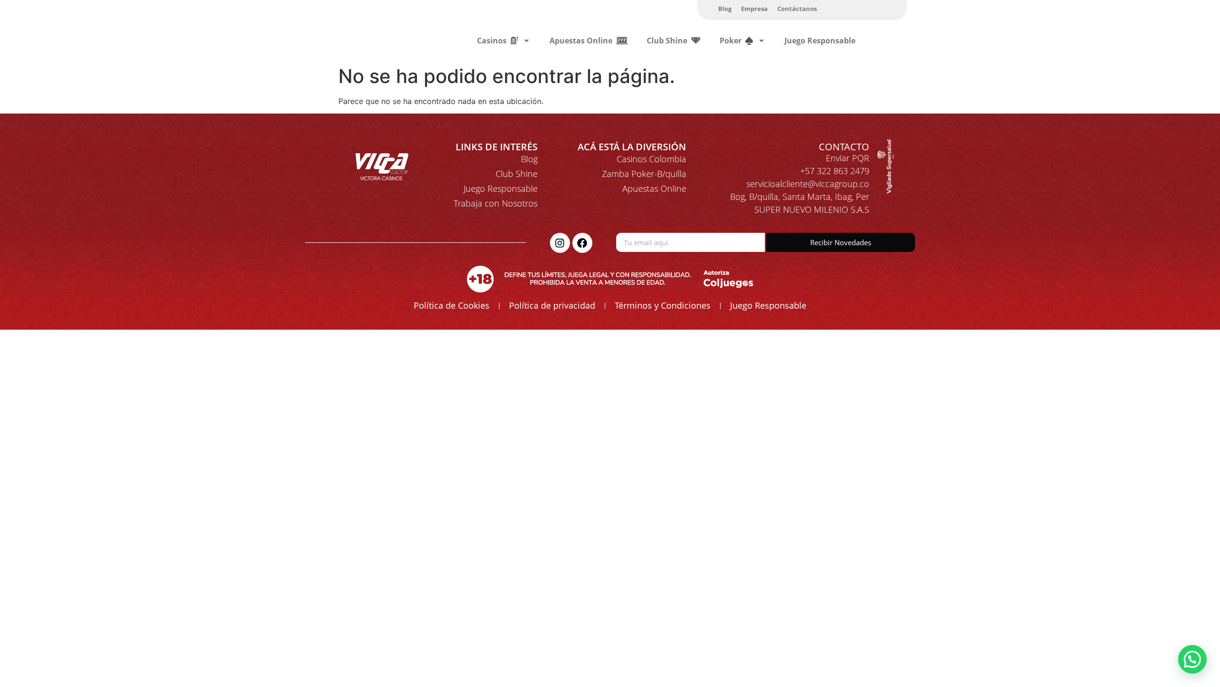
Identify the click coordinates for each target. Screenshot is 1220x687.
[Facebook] (582, 243)
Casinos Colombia (651, 159)
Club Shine (517, 173)
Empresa (754, 8)
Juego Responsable (819, 40)
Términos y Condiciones (663, 305)
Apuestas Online (654, 188)
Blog (725, 8)
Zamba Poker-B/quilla (644, 173)
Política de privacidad (552, 305)
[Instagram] (560, 243)
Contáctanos (797, 8)
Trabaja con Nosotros (496, 203)
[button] (1192, 659)
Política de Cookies (451, 305)
